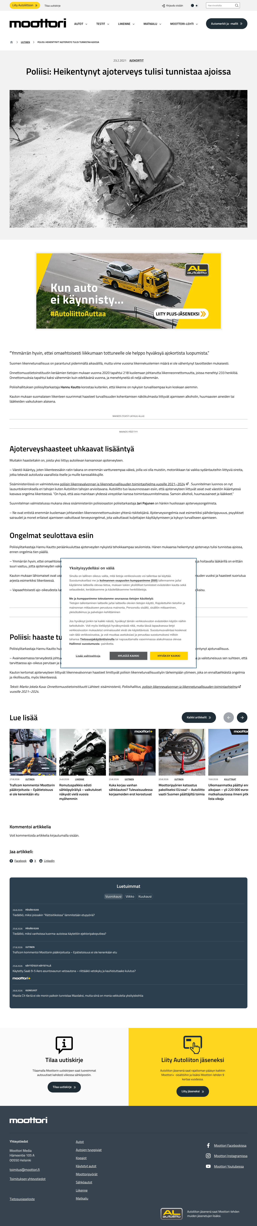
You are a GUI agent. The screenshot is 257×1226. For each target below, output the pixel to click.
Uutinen (25, 42)
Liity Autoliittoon (22, 5)
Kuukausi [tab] (145, 896)
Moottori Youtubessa (229, 1166)
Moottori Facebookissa (230, 1145)
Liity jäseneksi (191, 1091)
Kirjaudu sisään (174, 6)
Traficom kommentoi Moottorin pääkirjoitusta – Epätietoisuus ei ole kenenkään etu (65, 952)
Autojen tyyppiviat (89, 1149)
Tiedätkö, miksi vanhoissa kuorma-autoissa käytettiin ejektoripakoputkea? (59, 934)
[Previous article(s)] (229, 717)
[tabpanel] (128, 953)
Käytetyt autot (86, 1166)
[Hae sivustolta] (237, 5)
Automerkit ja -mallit (224, 23)
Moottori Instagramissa (230, 1155)
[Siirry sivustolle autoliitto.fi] (171, 1214)
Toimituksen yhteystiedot (28, 1178)
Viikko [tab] (130, 896)
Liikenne (79, 779)
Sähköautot (84, 1182)
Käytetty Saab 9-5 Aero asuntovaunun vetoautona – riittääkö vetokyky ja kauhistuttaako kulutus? (74, 971)
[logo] (38, 26)
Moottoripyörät (86, 1174)
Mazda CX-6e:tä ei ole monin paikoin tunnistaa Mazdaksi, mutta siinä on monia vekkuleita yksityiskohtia (78, 995)
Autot (80, 1141)
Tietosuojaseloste (22, 1199)
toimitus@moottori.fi (25, 1169)
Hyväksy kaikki (169, 655)
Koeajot (81, 1157)
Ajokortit (136, 60)
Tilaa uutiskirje (53, 6)
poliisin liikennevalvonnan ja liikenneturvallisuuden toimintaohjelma (189, 686)
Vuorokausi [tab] (113, 896)
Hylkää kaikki (128, 655)
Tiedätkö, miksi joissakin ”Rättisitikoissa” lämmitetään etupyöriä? (54, 915)
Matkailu (82, 1198)
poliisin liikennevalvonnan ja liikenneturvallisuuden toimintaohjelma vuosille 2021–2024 (122, 484)
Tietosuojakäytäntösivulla (97, 639)
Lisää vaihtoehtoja (88, 655)
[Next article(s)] (242, 717)
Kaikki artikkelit (197, 717)
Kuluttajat (230, 779)
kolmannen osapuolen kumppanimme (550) (129, 580)
